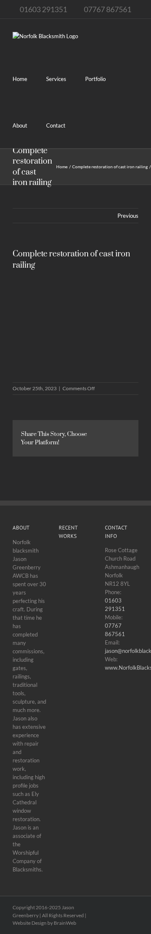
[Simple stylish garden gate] (73, 722)
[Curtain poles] (73, 769)
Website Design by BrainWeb (44, 923)
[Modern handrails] (73, 746)
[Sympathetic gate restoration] (73, 699)
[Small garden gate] (73, 668)
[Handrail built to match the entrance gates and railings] (73, 628)
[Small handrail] (73, 565)
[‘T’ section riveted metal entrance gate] (73, 597)
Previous (127, 215)
